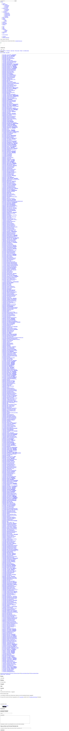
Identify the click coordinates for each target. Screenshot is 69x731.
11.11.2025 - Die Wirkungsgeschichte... (8, 671)
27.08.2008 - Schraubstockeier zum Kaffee (9, 583)
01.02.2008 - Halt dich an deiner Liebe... (8, 541)
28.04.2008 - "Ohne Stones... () (9, 554)
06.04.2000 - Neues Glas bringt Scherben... (9, 74)
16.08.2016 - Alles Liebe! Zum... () (9, 635)
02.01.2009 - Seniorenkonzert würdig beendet (9, 597)
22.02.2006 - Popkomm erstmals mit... (8, 463)
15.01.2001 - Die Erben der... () (9, 175)
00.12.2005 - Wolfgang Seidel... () (9, 449)
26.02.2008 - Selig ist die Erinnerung (8, 542)
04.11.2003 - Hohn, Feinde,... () (9, 373)
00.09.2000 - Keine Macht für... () (10, 123)
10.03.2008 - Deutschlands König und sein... (9, 546)
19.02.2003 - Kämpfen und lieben (7, 324)
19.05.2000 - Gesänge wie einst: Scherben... (9, 96)
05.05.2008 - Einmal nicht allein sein (8, 557)
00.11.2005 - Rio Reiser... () (8, 444)
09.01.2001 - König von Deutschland (8, 170)
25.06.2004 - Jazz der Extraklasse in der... (9, 400)
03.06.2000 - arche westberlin (7, 102)
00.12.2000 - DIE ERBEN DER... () (9, 143)
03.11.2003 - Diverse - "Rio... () (9, 371)
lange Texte (12, 50)
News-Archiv (4, 23)
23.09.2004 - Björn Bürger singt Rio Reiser (9, 417)
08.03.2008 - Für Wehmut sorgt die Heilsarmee (9, 545)
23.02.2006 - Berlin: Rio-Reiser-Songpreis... (9, 467)
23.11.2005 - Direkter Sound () (9, 447)
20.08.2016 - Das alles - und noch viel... (8, 639)
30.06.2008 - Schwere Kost (6, 562)
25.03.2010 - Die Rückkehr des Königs (8, 619)
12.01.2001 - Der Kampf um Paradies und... (9, 171)
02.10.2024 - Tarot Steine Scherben (8, 669)
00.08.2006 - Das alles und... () (9, 487)
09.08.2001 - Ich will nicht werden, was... (9, 218)
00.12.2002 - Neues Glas (6, 316)
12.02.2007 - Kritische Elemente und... (8, 516)
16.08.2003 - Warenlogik (6, 344)
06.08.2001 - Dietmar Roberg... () (9, 212)
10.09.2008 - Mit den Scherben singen (8, 587)
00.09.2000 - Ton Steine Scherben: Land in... (9, 122)
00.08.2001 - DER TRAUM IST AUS (8, 206)
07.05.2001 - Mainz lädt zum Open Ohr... (9, 194)
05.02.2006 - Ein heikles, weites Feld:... (8, 461)
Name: (1, 713)
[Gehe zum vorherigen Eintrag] (14, 673)
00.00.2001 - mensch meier (6, 158)
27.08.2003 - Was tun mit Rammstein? (8, 348)
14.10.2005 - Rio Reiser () (8, 442)
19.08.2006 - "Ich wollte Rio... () (9, 495)
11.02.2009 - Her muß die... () (9, 606)
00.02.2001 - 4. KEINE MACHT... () (10, 178)
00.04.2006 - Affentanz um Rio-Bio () (10, 480)
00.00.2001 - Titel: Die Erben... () (9, 163)
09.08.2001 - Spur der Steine (7, 217)
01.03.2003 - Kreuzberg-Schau (7, 327)
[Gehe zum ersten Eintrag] (4, 673)
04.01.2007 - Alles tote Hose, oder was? (8, 510)
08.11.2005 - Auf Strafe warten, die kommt (9, 445)
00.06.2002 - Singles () (7, 306)
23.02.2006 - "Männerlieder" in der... (8, 468)
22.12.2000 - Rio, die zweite (7, 156)
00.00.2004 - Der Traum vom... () (8, 381)
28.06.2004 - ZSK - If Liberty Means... (8, 402)
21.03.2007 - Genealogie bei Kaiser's (8, 518)
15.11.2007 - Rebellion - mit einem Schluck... (9, 538)
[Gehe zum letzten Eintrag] (34, 673)
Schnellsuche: (2, 0)
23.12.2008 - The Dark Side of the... (8, 593)
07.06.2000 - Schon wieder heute (7, 103)
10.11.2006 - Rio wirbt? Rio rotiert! (8, 506)
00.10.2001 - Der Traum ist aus (7, 243)
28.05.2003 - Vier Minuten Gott (7, 332)
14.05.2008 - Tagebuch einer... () (10, 558)
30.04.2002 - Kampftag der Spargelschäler (9, 304)
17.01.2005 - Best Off (5, 431)
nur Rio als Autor (7, 15)
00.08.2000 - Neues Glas (6, 112)
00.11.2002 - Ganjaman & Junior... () (9, 312)
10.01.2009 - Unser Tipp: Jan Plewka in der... (9, 598)
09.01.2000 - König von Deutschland (8, 58)
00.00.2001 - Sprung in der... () (9, 162)
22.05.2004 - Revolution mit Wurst (8, 391)
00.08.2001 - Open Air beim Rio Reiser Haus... (10, 205)
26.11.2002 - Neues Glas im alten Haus (8, 314)
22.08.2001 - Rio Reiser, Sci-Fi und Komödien (9, 226)
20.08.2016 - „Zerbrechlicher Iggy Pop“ (8, 643)
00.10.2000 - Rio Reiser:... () (8, 129)
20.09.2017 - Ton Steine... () (8, 650)
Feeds (3, 26)
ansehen (5, 31)
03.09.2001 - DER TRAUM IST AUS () (10, 237)
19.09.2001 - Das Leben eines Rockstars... (9, 240)
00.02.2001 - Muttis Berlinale (7, 180)
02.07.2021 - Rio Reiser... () (9, 667)
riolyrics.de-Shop (5, 34)
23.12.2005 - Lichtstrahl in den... (7, 454)
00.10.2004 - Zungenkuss (6, 420)
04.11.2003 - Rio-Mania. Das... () (9, 372)
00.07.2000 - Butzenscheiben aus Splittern (9, 107)
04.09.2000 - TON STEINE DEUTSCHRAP (9, 126)
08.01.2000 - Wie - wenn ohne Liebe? (8, 56)
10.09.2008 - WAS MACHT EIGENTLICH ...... (10, 589)
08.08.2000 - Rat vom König (7, 115)
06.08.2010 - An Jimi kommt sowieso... (8, 620)
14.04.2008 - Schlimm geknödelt (7, 551)
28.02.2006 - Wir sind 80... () (8, 471)
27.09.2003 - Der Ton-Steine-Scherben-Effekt (9, 355)
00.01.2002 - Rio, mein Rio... (7, 285)
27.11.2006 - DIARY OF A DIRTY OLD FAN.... (10, 509)
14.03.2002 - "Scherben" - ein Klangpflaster (9, 299)
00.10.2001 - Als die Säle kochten (7, 244)
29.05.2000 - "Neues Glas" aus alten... (8, 97)
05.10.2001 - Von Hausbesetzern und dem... (9, 247)
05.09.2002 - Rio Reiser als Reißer (7, 309)
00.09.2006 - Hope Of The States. (7, 502)
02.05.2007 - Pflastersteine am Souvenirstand (9, 531)
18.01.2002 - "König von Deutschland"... (9, 292)
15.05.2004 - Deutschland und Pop (8, 387)
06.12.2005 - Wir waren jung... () (9, 453)
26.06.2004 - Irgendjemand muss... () (10, 401)
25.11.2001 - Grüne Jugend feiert (7, 271)
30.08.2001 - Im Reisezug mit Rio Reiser (9, 233)
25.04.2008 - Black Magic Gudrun (7, 552)
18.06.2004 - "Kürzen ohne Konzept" (8, 398)
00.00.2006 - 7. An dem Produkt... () (9, 456)
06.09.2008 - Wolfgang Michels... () (9, 584)
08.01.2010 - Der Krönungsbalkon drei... (9, 614)
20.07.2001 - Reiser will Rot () (9, 204)
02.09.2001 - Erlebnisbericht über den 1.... (9, 236)
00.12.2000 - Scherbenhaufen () (9, 144)
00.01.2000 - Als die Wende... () (9, 54)
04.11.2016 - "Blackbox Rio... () (9, 649)
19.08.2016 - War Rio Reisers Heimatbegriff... (9, 637)
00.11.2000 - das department (6, 134)
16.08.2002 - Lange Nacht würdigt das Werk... (9, 308)
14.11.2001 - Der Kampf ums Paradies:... (9, 258)
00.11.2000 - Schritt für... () (9, 135)
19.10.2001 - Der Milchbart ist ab (7, 249)
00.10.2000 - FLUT (5, 128)
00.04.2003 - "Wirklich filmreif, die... (8, 330)
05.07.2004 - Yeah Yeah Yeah (7, 407)
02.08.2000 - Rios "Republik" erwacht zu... (9, 114)
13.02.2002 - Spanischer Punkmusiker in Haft (9, 294)
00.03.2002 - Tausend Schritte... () (9, 298)
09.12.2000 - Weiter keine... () (9, 151)
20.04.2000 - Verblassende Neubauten (8, 77)
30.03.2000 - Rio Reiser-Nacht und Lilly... (9, 70)
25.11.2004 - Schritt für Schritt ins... (8, 424)
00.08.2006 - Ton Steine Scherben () (10, 485)
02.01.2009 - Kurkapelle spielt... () (9, 596)
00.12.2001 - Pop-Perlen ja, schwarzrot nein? (9, 277)
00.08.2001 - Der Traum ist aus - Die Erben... (9, 207)
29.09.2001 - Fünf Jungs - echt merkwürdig (9, 241)
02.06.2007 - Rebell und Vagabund (8, 535)
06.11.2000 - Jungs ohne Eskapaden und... (9, 136)
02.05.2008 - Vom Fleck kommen (7, 555)
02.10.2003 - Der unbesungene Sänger (8, 357)
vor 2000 (3, 52)
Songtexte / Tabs (5, 8)
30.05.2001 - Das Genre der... (7, 195)
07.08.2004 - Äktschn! (6, 411)
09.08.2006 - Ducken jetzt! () (8, 491)
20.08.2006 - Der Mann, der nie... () (10, 497)
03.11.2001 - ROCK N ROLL (7, 256)
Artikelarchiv (4, 11)
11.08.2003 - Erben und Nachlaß (7, 340)
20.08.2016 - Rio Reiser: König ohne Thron (9, 640)
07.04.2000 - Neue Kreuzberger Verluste (8, 75)
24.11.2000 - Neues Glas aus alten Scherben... (9, 140)
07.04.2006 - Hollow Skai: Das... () (9, 481)
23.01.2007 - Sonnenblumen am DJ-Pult (8, 511)
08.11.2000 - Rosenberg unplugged (8, 137)
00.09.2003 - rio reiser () (8, 351)
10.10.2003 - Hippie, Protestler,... (7, 358)
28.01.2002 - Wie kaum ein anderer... (8, 293)
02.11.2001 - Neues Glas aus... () (9, 254)
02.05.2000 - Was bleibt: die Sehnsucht (8, 90)
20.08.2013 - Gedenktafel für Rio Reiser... (9, 631)
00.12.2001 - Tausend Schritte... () (9, 273)
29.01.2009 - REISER (6, 605)
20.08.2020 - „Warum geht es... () (9, 659)
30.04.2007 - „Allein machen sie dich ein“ (9, 526)
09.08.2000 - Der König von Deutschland (9, 116)
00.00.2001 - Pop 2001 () (8, 161)
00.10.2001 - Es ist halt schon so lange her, (9, 245)
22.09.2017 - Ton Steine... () (8, 652)
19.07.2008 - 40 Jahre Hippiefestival (8, 572)
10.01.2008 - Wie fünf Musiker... (7, 539)
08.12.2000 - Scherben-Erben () (9, 150)
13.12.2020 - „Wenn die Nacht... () (9, 662)
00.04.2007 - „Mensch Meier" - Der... (8, 522)
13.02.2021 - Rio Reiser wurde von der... (9, 663)
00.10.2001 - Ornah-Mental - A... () (9, 242)
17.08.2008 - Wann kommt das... (7, 579)
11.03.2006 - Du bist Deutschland (7, 473)
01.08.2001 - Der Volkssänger (7, 211)
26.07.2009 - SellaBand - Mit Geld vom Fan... (9, 610)
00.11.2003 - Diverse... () (8, 367)
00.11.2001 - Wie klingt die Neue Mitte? (8, 251)
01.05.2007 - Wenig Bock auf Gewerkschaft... (9, 528)
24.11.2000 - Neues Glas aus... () (9, 141)
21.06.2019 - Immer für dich (6, 654)
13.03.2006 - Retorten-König (7, 474)
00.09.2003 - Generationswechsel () (9, 349)
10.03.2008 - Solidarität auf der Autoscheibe (9, 547)
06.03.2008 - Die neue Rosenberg (7, 544)
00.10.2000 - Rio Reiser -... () (8, 130)
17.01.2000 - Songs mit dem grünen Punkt (9, 62)
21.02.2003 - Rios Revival (6, 325)
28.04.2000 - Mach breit (6, 80)
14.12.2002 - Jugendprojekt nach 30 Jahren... (9, 317)
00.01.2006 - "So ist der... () (8, 458)
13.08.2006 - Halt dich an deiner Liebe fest (9, 493)
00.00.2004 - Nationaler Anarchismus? (8, 380)
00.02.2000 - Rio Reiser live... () (9, 65)
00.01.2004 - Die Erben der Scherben (8, 382)
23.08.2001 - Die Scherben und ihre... (8, 227)
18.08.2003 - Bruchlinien (6, 345)
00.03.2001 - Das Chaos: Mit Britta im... (8, 189)
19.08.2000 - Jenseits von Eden (7, 119)
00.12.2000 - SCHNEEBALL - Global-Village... (10, 142)
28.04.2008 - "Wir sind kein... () (9, 553)
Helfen (3, 28)
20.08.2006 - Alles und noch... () (9, 498)
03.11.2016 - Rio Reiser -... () (8, 648)
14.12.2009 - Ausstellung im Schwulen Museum (10, 612)
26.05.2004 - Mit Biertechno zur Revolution (9, 393)
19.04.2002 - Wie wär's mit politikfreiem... (9, 302)
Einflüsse (3, 19)
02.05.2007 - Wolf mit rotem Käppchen (8, 532)
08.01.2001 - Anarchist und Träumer (8, 167)
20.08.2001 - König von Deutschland (8, 224)
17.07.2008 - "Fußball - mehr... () (9, 570)
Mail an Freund (2, 674)
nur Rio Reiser (6, 5)
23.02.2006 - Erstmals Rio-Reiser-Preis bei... (9, 466)
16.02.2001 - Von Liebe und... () (9, 184)
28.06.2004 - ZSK (5, 403)
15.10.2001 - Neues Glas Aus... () (9, 248)
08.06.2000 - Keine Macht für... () (10, 104)
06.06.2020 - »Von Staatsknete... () (9, 658)
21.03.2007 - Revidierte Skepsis (7, 519)
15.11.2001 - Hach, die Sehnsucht (7, 259)
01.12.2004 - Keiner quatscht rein (7, 427)
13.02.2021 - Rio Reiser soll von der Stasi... (9, 664)
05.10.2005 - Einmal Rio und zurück (8, 441)
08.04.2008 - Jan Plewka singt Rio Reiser (9, 550)
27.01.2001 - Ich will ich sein (7, 176)
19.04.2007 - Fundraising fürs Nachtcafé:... (9, 524)
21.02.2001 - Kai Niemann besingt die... (8, 186)
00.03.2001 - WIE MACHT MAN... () (10, 188)
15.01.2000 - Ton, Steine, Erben (7, 60)
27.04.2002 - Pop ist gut (6, 303)
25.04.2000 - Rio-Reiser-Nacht (7, 78)
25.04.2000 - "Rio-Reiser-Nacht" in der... (9, 79)
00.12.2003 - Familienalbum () (9, 377)
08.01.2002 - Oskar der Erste (7, 288)
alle (1, 50)
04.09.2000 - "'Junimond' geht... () (9, 125)
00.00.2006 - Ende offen (6, 455)
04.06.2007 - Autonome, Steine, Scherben (9, 536)
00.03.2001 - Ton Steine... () (8, 191)
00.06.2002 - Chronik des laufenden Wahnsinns (10, 307)
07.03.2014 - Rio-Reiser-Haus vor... (8, 632)
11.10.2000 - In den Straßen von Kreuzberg (9, 132)
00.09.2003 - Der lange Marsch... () (9, 352)
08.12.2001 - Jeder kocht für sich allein (8, 279)
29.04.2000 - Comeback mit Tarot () (10, 83)
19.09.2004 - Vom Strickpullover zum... (8, 415)
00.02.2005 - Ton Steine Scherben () (10, 433)
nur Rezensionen (7, 13)
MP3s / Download (5, 17)
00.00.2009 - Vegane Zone (6, 595)
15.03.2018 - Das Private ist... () (8, 653)
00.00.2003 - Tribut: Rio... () (8, 318)
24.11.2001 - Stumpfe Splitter (7, 270)
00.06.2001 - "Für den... (6, 197)
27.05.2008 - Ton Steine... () (8, 560)
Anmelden (4, 36)
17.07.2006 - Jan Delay (6, 484)
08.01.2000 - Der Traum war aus (7, 57)
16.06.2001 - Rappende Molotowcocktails (9, 200)
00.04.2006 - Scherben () (8, 479)
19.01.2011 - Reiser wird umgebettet (8, 624)
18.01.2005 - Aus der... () (8, 432)
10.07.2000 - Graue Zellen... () (9, 111)
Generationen (4, 22)
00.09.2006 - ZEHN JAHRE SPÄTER (8, 503)
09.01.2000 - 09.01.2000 (6, 59)
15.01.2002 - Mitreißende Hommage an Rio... (9, 291)
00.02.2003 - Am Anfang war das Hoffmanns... (10, 321)
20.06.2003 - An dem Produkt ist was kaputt (9, 333)
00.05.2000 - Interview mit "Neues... (8, 86)
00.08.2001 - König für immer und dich (8, 209)
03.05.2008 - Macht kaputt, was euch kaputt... (9, 556)
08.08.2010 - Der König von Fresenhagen (9, 621)
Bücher (21, 50)
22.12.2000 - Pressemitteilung (7, 155)
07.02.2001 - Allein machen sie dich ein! (8, 182)
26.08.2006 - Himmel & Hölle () (9, 500)
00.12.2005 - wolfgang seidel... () (9, 448)
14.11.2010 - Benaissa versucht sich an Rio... (9, 622)
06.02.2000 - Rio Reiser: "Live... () (9, 67)
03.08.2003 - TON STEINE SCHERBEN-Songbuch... (11, 339)
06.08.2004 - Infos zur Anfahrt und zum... (9, 410)
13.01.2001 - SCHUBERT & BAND (8, 172)
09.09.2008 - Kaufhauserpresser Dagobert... (9, 586)
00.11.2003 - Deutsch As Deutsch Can (8, 368)
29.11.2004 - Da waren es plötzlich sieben (9, 426)
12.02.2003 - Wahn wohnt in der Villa (8, 323)
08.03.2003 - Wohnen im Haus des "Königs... (9, 328)
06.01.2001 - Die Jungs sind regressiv (8, 166)
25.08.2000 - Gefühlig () (8, 121)
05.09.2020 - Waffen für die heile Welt (8, 661)
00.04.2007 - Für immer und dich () (9, 520)
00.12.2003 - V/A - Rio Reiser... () (9, 376)
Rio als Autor (17, 50)
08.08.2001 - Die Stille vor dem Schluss (8, 213)
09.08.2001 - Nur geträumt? (6, 215)
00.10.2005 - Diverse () (7, 439)
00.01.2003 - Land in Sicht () (8, 319)
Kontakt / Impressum (5, 37)
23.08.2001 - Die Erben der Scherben (8, 228)
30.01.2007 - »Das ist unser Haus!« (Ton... (9, 514)
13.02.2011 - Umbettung (6, 627)
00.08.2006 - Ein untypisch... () (9, 488)
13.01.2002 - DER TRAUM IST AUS (8, 290)
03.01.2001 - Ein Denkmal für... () (9, 165)
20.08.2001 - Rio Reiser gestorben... (8, 223)
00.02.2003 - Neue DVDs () (8, 322)
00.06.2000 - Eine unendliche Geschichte (9, 101)
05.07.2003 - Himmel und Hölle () (9, 334)
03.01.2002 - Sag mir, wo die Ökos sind (8, 287)
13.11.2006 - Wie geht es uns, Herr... (8, 507)
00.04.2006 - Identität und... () (9, 478)
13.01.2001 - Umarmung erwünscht (8, 173)
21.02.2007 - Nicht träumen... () (9, 517)
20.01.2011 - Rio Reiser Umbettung (8, 626)
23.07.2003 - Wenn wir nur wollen (7, 336)
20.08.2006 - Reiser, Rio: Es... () (9, 496)
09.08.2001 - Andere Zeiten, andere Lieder (9, 216)
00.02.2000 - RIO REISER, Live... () (10, 64)
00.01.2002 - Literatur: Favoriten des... (8, 286)
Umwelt (3, 18)
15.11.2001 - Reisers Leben (6, 260)
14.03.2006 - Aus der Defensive (7, 475)
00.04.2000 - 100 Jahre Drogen (7, 73)
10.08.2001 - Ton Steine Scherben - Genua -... (9, 219)
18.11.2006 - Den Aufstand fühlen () (10, 508)
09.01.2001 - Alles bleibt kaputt (7, 168)
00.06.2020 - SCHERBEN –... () (9, 657)
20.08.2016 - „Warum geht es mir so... (8, 642)
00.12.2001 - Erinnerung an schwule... (8, 274)
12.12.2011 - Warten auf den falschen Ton (9, 628)
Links (3, 27)
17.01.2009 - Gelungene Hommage (8, 601)
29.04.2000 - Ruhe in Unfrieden (7, 81)
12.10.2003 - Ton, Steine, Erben (7, 359)
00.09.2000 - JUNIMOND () (8, 124)
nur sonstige (6, 7)
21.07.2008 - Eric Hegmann (6, 573)
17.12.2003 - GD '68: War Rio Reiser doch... (9, 378)
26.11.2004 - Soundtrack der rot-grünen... (9, 425)
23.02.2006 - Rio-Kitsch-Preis (7, 469)
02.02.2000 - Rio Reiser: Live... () (9, 66)
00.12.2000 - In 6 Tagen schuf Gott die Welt (9, 145)
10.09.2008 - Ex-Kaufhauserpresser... (8, 590)
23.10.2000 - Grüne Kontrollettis (7, 133)
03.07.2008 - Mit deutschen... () (9, 565)
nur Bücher (6, 16)
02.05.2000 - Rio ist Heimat (6, 91)
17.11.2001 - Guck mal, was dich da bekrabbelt (10, 264)
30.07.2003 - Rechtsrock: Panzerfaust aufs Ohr (9, 338)
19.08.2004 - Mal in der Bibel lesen (8, 414)
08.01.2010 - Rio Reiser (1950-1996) (8, 616)
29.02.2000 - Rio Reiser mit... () (9, 68)
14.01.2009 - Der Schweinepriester (8, 599)
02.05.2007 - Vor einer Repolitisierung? (8, 530)
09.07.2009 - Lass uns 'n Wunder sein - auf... (9, 608)
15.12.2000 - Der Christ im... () (9, 152)
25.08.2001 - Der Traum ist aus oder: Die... (9, 229)
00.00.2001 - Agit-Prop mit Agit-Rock (8, 159)
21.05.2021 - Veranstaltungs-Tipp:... (8, 665)
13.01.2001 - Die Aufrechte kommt (8, 174)
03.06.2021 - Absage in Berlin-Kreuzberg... (9, 666)
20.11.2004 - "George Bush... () (9, 423)
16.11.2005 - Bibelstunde (6, 446)
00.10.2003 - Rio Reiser (6, 356)
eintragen (5, 30)
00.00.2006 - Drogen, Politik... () (8, 457)
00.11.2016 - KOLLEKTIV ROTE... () (10, 647)
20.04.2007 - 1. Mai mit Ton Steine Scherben (9, 525)
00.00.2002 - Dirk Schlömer (6, 283)
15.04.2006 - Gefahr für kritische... (8, 482)
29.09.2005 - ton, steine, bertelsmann (8, 438)
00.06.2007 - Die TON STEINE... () (10, 534)
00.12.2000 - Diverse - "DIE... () (9, 146)
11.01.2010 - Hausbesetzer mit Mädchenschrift (9, 617)
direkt (5, 20)
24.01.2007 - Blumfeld (6, 513)
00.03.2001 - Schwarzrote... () (9, 190)
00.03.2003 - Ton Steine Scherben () (10, 326)
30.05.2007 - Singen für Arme (7, 533)
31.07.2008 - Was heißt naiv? (7, 575)
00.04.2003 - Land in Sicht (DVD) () (10, 329)
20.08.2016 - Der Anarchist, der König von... (9, 641)
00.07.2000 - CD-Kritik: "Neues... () (10, 109)
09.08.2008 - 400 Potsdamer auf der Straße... (9, 577)
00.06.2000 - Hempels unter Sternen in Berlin (9, 98)
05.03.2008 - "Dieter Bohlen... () (9, 543)
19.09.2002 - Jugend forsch (6, 310)
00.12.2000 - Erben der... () (8, 147)
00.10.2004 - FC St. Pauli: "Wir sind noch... (9, 418)
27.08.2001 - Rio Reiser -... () (9, 231)
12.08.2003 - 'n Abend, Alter (7, 341)
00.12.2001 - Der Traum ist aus (7, 272)
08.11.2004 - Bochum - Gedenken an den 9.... (9, 422)
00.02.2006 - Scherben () (8, 460)
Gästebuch (4, 29)
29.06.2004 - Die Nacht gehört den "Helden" (9, 404)
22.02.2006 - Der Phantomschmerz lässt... (9, 464)
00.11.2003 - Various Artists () (8, 366)
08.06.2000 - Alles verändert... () (9, 105)
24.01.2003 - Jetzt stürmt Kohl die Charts (9, 320)
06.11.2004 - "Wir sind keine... (7, 421)
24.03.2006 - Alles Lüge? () (8, 477)
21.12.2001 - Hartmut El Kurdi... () (10, 281)
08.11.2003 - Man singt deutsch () (9, 374)
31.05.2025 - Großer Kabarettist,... (7, 670)
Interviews (4, 50)
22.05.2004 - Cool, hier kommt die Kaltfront (9, 389)
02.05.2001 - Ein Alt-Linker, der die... (8, 193)
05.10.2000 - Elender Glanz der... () (10, 131)
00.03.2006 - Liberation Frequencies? (8, 472)
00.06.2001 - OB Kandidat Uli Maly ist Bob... (9, 196)
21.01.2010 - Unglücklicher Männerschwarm (9, 618)
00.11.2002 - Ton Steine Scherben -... (8, 313)
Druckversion (8, 674)
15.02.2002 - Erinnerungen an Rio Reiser (9, 295)
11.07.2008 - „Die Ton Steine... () (9, 568)
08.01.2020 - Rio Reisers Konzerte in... (8, 655)
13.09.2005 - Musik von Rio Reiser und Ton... (9, 437)
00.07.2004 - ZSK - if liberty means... (8, 406)
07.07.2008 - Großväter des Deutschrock (8, 566)
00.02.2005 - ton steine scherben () (9, 434)
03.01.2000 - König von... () (8, 55)
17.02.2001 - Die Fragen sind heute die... (9, 185)
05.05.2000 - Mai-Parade (6, 93)
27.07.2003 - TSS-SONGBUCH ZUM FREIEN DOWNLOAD (12, 337)
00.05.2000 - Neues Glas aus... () (9, 88)
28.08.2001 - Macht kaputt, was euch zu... (9, 232)
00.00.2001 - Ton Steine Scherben (7, 157)
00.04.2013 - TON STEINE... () (9, 629)
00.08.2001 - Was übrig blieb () (9, 210)
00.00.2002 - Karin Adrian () (7, 282)
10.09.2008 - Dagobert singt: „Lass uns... (9, 588)
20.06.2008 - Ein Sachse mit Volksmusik (8, 561)
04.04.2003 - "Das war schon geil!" (8, 331)
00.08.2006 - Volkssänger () (8, 489)
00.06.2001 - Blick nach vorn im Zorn (8, 198)
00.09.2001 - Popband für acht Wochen (8, 234)
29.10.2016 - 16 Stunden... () (8, 646)
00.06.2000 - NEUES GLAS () (9, 100)
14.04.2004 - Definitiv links (6, 385)
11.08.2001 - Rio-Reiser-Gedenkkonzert (8, 221)
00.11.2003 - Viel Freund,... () (8, 361)
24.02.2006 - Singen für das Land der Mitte (9, 470)
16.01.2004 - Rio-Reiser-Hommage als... (8, 383)
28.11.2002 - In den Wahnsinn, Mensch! (8, 315)
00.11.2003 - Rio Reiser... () (8, 362)
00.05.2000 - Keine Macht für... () (10, 87)
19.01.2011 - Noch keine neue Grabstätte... (9, 625)
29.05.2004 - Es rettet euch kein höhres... (9, 394)
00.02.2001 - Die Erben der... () (9, 181)
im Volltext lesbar (26, 50)
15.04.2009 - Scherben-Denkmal (7, 607)
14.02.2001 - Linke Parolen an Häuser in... (9, 183)
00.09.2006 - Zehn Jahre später (7, 501)
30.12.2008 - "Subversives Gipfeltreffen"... (9, 594)
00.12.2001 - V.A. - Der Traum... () (9, 275)
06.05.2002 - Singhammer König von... (8, 305)
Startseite (3, 3)
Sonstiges (3, 24)
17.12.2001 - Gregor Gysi (6, 280)
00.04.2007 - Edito (5, 521)
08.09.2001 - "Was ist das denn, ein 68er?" (9, 239)
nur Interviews (6, 12)
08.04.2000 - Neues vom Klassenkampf (8, 76)
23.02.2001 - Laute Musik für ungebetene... (9, 187)
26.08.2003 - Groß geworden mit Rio (8, 347)
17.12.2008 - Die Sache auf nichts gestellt (9, 592)
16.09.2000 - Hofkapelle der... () (10, 127)
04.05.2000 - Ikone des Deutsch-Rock (8, 92)
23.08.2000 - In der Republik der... (7, 120)
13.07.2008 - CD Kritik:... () (8, 569)
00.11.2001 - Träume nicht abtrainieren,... (9, 252)
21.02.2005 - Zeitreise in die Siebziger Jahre (9, 436)
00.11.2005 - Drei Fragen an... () (9, 443)
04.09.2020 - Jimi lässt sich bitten (7, 660)
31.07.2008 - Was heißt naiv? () (9, 574)
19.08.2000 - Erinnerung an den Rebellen (9, 117)
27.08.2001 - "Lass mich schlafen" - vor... (9, 230)
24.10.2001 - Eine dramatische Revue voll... (9, 250)
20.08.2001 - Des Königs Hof (7, 222)
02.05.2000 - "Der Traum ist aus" (7, 89)
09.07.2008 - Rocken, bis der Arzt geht (8, 567)
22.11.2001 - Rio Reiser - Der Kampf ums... (9, 268)
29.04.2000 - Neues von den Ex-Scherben (9, 82)
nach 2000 (7, 52)
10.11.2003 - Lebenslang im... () (9, 375)
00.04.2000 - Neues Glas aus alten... (8, 71)
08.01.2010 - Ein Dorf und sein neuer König (9, 615)
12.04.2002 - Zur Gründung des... (7, 301)
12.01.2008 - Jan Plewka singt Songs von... (9, 540)
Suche (3, 32)
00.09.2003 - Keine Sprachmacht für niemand (9, 350)
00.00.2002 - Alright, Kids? (6, 284)
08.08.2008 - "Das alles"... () (8, 576)
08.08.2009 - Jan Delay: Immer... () (9, 611)
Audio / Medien (4, 4)
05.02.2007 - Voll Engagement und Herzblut (9, 515)
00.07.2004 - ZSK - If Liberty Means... (8, 405)
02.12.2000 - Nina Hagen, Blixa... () (10, 148)
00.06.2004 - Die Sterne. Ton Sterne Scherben (9, 395)
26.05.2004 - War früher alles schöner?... (8, 392)
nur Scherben (6, 6)
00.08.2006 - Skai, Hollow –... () (9, 486)
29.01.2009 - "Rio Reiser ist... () (9, 604)
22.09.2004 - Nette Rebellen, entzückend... (9, 416)
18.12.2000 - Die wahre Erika (7, 153)
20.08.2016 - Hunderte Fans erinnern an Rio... (9, 638)
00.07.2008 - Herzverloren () (8, 564)
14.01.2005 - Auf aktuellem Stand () (9, 430)
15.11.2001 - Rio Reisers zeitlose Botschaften (9, 262)
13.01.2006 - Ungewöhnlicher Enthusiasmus (9, 459)
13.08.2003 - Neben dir (6, 342)
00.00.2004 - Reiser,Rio (6, 379)
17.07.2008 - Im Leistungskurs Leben (8, 571)
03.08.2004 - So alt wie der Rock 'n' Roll (9, 409)
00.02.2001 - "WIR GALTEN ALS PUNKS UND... (10, 179)
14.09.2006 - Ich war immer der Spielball (9, 504)
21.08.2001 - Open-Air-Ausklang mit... (8, 225)
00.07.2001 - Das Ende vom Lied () (9, 202)
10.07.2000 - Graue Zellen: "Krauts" (8, 110)
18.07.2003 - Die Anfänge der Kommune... (9, 335)
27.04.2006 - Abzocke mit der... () (9, 483)
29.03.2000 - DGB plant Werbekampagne (9, 69)
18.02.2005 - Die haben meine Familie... (8, 435)
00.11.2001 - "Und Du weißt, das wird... (8, 253)
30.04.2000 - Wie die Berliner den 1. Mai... (9, 85)
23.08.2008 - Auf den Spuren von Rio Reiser (9, 582)
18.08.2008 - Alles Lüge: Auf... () (9, 581)
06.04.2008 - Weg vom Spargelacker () (10, 549)
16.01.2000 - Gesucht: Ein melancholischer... (9, 61)
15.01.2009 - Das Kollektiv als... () (9, 600)
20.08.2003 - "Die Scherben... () (9, 346)
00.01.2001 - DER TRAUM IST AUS (8, 164)
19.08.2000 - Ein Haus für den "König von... (9, 118)
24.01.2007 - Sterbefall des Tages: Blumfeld (9, 512)
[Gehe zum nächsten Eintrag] (24, 673)
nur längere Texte (7, 14)
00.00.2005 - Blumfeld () (8, 429)
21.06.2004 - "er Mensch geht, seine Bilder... (9, 399)
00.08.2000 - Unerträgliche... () (9, 113)
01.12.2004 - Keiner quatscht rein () (9, 428)
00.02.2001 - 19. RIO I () (8, 177)
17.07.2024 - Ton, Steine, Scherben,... (8, 668)
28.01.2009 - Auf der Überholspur (7, 603)
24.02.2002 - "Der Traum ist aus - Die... (8, 296)
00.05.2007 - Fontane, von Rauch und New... (9, 527)
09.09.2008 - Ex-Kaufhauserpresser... (8, 585)
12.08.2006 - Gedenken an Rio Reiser (8, 492)
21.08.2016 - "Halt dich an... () (9, 644)
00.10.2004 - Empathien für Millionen (8, 419)
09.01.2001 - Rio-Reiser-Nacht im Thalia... (9, 169)
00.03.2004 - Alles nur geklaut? (7, 384)
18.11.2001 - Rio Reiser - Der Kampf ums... (9, 266)
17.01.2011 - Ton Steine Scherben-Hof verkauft (10, 623)
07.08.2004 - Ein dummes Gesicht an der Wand (10, 412)
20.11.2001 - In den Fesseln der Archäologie (9, 267)
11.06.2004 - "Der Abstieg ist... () (9, 396)
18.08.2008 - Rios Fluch (6, 580)
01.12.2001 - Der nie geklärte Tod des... (8, 278)
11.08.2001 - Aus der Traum (6, 220)
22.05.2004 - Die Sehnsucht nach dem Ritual (9, 390)
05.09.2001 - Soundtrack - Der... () (9, 238)
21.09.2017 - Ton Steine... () (8, 651)
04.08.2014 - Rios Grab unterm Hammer (8, 634)
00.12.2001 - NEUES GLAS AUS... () (10, 276)
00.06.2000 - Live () (7, 99)
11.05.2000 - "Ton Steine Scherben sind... (9, 94)
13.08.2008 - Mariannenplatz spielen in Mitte (9, 578)
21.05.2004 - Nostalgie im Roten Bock (8, 388)
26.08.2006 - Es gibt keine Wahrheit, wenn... (9, 499)
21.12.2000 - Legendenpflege (7, 154)
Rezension (8, 50)
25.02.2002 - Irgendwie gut (6, 297)
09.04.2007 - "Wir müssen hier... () (9, 523)
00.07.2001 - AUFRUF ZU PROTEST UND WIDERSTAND (12, 201)
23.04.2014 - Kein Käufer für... (7, 633)
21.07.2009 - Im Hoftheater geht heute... (8, 609)
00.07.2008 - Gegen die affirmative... (8, 563)
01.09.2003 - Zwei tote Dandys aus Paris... (9, 353)
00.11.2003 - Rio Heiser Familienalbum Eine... (9, 369)
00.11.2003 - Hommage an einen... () (10, 370)
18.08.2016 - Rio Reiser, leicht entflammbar (9, 636)
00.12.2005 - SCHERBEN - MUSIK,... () (11, 452)
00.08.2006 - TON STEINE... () (9, 490)
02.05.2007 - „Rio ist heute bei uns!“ (8, 529)
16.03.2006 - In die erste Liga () (9, 476)
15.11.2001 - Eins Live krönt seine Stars (8, 261)
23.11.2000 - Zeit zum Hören (7, 139)
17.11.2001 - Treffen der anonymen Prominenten (10, 265)
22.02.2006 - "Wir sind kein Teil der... (8, 465)
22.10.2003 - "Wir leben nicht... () (9, 360)
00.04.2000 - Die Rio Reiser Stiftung (8, 72)
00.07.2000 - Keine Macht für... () (10, 108)
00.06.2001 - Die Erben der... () (9, 199)
